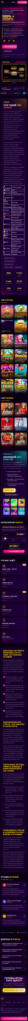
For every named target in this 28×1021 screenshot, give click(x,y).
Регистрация (22, 2)
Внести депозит (14, 551)
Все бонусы (8, 51)
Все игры (4, 302)
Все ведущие (5, 400)
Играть (23, 1016)
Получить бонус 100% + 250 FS (14, 990)
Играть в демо (9, 490)
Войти (13, 2)
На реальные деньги (11, 495)
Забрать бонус (8, 46)
